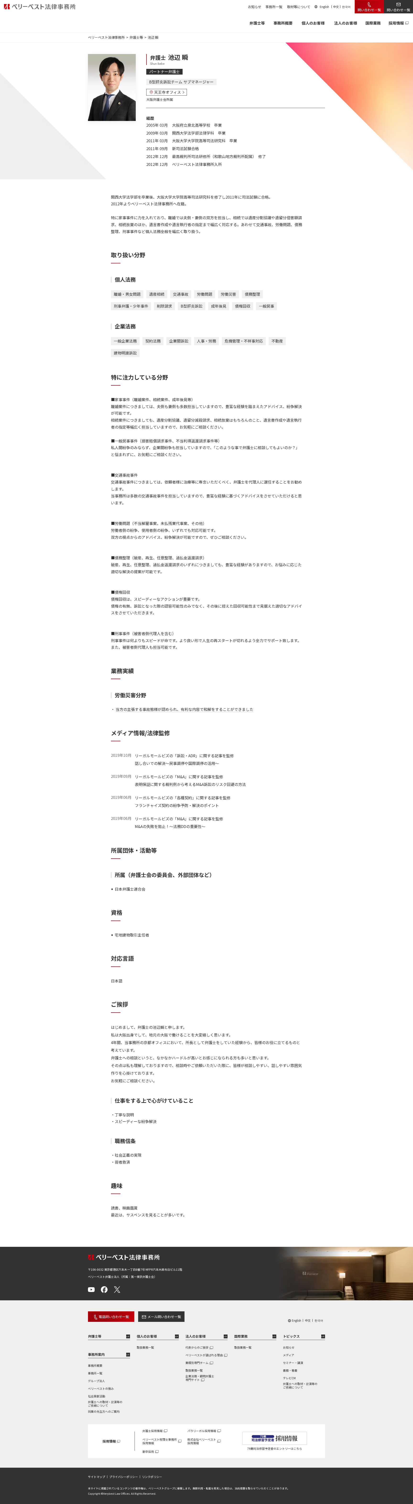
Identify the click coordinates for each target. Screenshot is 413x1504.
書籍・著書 (290, 1370)
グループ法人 (96, 1381)
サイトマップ (96, 1476)
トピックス (291, 1336)
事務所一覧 (274, 6)
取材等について (298, 6)
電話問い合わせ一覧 (114, 1316)
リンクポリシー (152, 1476)
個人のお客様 (313, 23)
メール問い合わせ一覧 (164, 1316)
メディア (288, 1355)
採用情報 (396, 23)
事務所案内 (96, 1354)
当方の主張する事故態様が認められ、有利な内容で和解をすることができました (184, 709)
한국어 (346, 7)
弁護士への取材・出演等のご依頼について (105, 1403)
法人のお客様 (345, 23)
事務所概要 (283, 23)
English (324, 7)
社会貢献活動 (96, 1396)
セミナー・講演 (293, 1363)
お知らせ (254, 6)
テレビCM (289, 1378)
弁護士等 (94, 1336)
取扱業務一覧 (145, 1347)
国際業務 (373, 23)
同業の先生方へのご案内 (104, 1411)
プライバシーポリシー (123, 1476)
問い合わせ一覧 (369, 9)
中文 (336, 7)
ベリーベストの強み (101, 1388)
